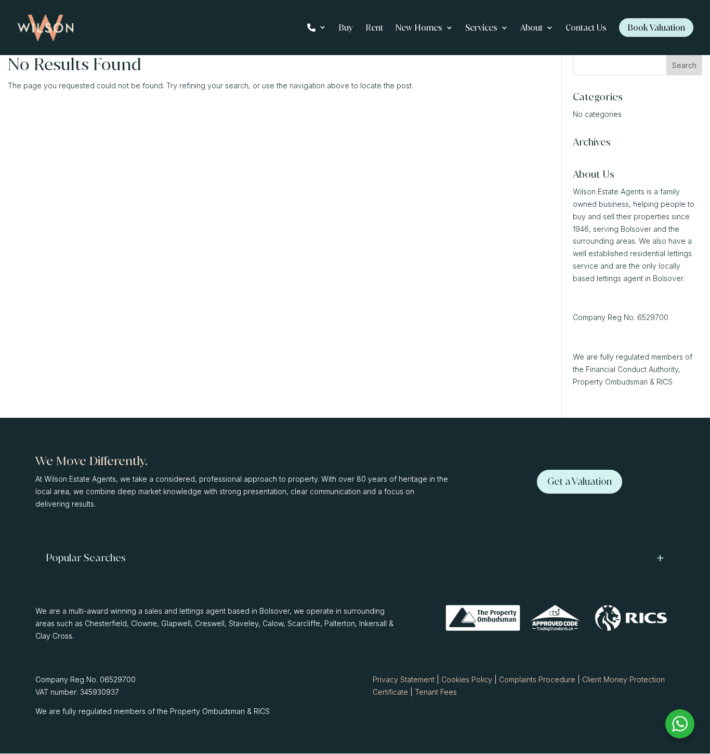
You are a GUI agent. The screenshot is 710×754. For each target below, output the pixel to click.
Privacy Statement (404, 679)
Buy (345, 28)
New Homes (419, 28)
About (531, 28)
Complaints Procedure (537, 679)
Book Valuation (656, 27)
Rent (374, 28)
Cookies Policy (466, 679)
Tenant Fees (436, 691)
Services (481, 28)
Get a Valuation (579, 481)
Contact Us (586, 28)
